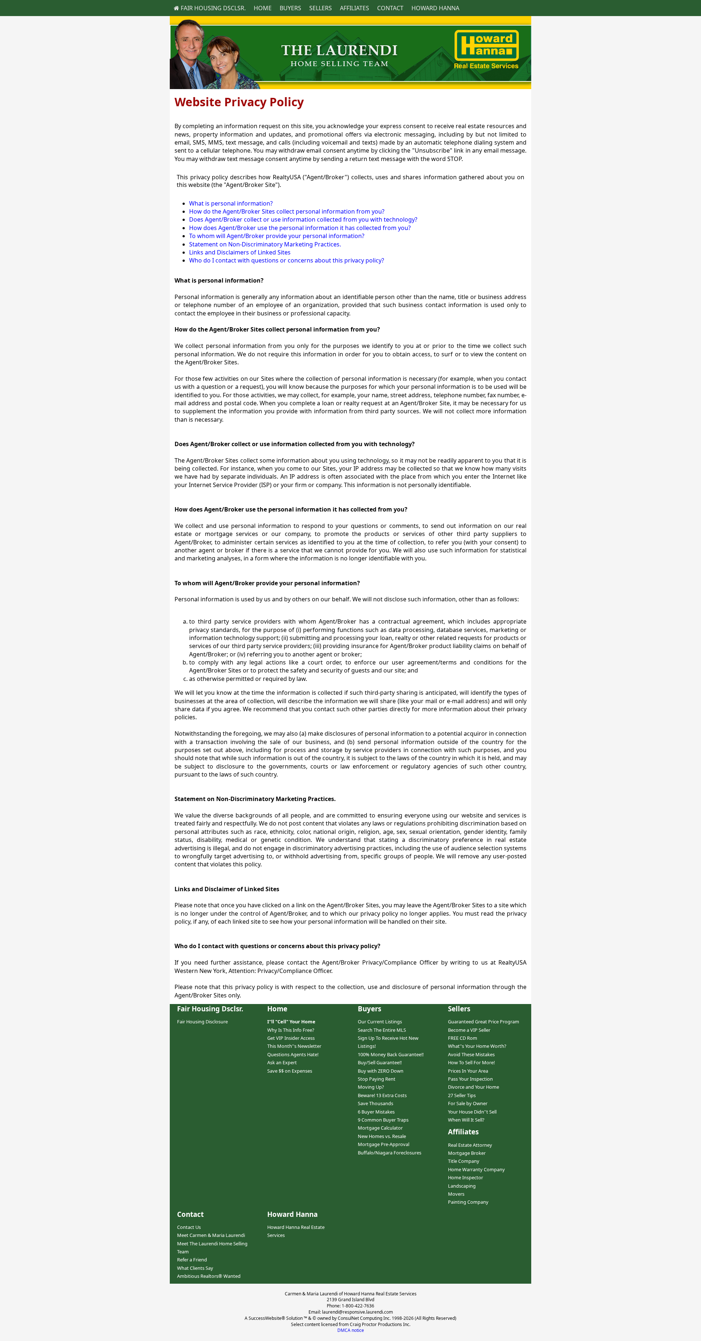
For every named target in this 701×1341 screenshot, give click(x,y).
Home (263, 8)
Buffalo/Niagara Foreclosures (389, 1152)
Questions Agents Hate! (292, 1054)
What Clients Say (195, 1268)
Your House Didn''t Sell (472, 1111)
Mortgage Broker (467, 1153)
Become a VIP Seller (469, 1030)
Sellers (320, 8)
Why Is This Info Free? (290, 1030)
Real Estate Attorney (470, 1145)
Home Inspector (465, 1177)
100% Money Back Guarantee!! (391, 1054)
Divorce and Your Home (473, 1087)
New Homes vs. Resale (382, 1136)
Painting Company (468, 1202)
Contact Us (189, 1227)
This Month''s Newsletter (294, 1046)
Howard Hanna (435, 8)
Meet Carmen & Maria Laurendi (211, 1235)
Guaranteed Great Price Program (483, 1021)
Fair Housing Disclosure (202, 1021)
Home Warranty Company (476, 1169)
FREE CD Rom (462, 1038)
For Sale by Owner (467, 1103)
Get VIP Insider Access (291, 1038)
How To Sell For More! (471, 1062)
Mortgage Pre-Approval (383, 1144)
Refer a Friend (192, 1259)
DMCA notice (350, 1330)
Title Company (463, 1161)
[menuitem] (210, 8)
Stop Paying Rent (376, 1079)
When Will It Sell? (466, 1119)
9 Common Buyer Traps (383, 1119)
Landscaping (462, 1186)
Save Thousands (375, 1103)
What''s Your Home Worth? (477, 1046)
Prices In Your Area (468, 1071)
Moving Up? (371, 1087)
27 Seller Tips (462, 1095)
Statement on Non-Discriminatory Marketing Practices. (265, 244)
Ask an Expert (282, 1062)
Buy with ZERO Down (380, 1071)
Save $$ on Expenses (289, 1071)
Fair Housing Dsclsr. (212, 8)
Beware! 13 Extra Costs (382, 1095)
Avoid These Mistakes (471, 1054)
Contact (390, 8)
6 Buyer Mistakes (376, 1111)
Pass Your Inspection (470, 1079)
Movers (456, 1194)
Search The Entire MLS (382, 1030)
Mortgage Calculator (380, 1127)
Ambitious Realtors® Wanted (209, 1276)
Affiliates (354, 8)
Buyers (290, 8)
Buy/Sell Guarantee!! (380, 1062)
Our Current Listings (380, 1021)
